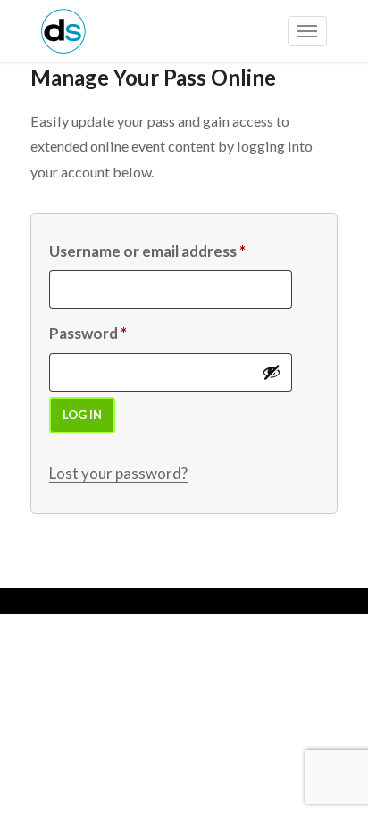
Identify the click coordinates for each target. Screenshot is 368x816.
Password (88, 333)
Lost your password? (118, 473)
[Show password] (271, 372)
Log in (82, 415)
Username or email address (147, 251)
